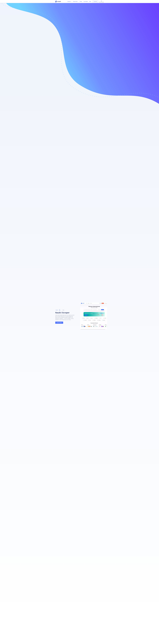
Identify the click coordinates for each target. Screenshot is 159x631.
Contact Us (95, 1)
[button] (69, 1)
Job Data (59, 310)
